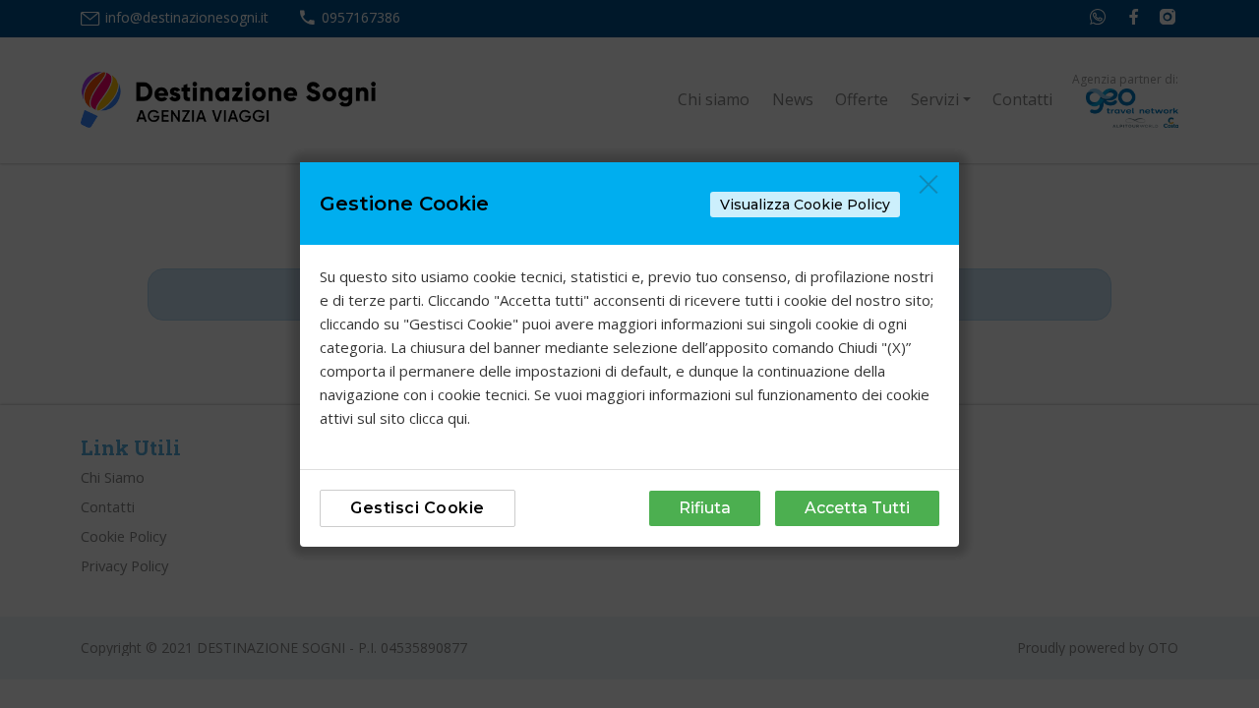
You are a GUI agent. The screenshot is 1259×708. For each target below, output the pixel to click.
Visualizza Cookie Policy (805, 204)
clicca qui (438, 418)
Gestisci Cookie (417, 508)
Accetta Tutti (857, 508)
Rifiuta (705, 508)
